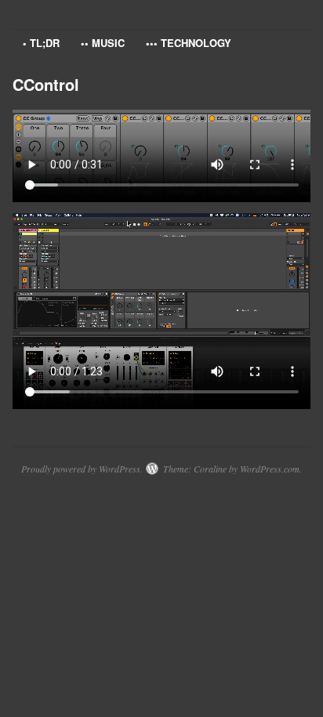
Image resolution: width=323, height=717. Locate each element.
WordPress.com (269, 468)
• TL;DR (41, 42)
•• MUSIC (103, 42)
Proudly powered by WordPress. (82, 468)
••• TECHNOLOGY (188, 42)
